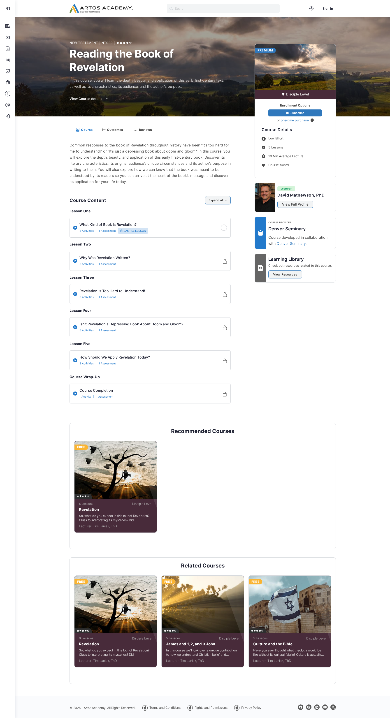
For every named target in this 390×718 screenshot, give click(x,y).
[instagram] (308, 707)
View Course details (86, 99)
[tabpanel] (150, 160)
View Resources (285, 274)
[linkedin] (317, 707)
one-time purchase (295, 120)
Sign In (328, 8)
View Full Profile (295, 204)
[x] (333, 707)
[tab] (83, 129)
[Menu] (7, 8)
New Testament (84, 43)
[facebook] (300, 707)
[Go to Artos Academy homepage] (101, 8)
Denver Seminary (291, 243)
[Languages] (311, 8)
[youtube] (325, 707)
